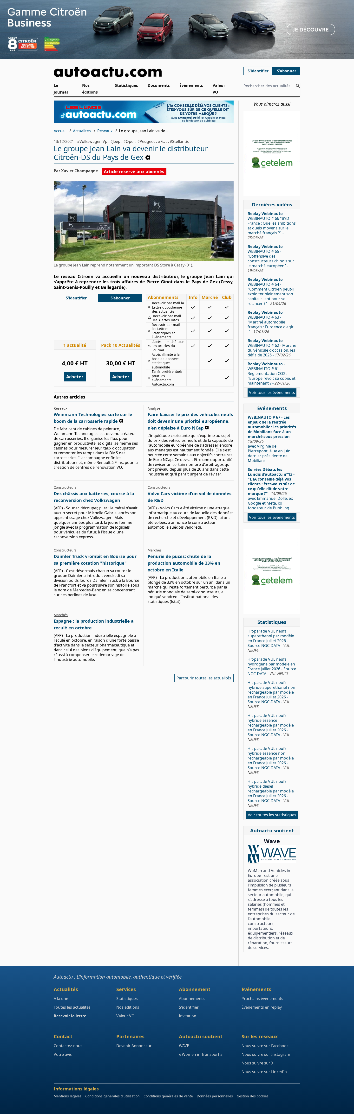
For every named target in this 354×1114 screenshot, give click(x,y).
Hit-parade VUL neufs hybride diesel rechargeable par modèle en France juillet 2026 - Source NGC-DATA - (271, 793)
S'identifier (258, 71)
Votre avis (63, 1054)
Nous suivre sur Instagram (266, 1054)
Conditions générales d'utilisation (112, 1096)
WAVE (184, 1045)
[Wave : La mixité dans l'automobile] (272, 854)
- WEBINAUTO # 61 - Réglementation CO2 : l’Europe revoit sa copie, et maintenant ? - (271, 373)
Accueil (60, 130)
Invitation (187, 1016)
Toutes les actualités (72, 1007)
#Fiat (162, 141)
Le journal (61, 89)
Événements (191, 85)
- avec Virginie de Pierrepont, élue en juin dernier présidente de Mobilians (272, 439)
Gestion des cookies (253, 1096)
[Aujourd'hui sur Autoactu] (144, 72)
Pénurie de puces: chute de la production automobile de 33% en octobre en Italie (184, 563)
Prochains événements (262, 998)
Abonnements (192, 998)
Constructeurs (65, 487)
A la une (61, 998)
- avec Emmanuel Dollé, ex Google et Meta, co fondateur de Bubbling (271, 489)
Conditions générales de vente (168, 1096)
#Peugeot (146, 141)
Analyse (154, 408)
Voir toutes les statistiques (272, 814)
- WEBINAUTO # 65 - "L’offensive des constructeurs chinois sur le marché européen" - (271, 258)
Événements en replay (262, 1007)
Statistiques (126, 85)
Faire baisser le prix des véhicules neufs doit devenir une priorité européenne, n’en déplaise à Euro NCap (190, 421)
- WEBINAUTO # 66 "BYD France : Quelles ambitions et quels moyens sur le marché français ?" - (272, 225)
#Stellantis (179, 141)
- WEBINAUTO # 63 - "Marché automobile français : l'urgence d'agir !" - (271, 322)
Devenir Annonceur (134, 1045)
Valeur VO (219, 89)
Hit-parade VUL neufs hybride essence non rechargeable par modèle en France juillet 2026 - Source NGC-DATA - (271, 760)
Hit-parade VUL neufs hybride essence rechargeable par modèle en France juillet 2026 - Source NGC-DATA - (271, 727)
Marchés (155, 550)
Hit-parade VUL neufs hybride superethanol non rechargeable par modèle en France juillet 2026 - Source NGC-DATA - (271, 694)
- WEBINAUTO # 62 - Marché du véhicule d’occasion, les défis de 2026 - (272, 348)
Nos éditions (90, 89)
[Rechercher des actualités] (297, 86)
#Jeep (115, 141)
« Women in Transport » (200, 1054)
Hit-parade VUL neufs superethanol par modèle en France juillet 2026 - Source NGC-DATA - (271, 640)
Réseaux (104, 130)
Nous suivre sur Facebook (265, 1045)
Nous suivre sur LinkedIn (264, 1071)
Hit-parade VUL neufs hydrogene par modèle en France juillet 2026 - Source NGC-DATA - (272, 666)
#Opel (128, 141)
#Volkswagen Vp (92, 141)
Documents (159, 85)
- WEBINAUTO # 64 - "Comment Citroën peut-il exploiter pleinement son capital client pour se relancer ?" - (271, 291)
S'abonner (286, 71)
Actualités (82, 130)
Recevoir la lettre (70, 1016)
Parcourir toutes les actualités (204, 678)
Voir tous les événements (272, 392)
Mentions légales (67, 1096)
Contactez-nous (68, 1045)
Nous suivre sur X (257, 1063)
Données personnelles (215, 1096)
